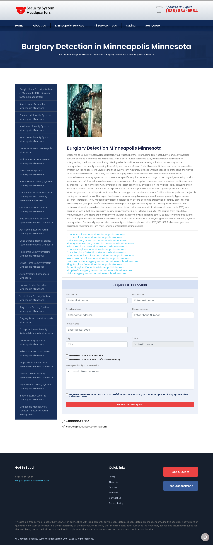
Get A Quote (180, 472)
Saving (131, 25)
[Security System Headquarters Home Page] (34, 9)
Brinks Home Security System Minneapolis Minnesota (35, 264)
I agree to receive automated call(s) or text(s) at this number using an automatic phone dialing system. (128, 395)
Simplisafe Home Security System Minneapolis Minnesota (36, 364)
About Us (39, 25)
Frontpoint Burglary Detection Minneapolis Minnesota (99, 258)
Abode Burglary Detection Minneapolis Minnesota (97, 234)
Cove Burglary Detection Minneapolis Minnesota (96, 252)
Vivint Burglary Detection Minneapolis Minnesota (96, 273)
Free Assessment (181, 486)
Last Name (138, 294)
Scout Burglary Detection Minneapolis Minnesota (96, 267)
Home (19, 25)
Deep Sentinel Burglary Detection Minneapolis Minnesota (101, 255)
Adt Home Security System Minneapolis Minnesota (33, 231)
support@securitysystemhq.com (86, 426)
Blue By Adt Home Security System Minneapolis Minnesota (36, 220)
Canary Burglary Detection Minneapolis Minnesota (97, 249)
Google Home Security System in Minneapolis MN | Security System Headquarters (36, 92)
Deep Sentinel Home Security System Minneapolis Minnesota (36, 242)
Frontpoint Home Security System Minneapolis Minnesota (36, 331)
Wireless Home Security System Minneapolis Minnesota (36, 375)
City (68, 338)
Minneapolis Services (69, 25)
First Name (71, 294)
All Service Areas (105, 25)
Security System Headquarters (45, 538)
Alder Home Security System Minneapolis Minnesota (34, 353)
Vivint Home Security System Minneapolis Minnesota (35, 297)
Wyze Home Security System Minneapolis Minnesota (35, 386)
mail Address (73, 309)
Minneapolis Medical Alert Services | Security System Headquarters (33, 410)
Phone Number (140, 309)
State (135, 338)
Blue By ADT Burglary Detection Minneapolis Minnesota (100, 243)
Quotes (113, 487)
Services (113, 492)
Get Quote (152, 25)
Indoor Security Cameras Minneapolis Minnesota (32, 397)
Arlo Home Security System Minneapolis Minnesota (34, 128)
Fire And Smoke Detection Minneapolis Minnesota (33, 286)
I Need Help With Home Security (86, 355)
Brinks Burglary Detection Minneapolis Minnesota (96, 246)
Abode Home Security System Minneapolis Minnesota (35, 183)
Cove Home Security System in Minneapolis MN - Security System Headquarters (36, 196)
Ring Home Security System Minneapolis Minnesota (34, 308)
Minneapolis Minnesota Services (85, 54)
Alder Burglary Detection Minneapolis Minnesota (96, 240)
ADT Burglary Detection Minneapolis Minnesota (95, 237)
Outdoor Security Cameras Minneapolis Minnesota (33, 209)
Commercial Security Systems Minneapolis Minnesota (35, 116)
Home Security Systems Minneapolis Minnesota (32, 342)
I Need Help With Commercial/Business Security (94, 359)
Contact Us (115, 497)
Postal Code (72, 323)
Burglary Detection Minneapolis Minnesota (36, 320)
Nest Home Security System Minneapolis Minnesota (34, 139)
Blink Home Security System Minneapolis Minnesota (34, 161)
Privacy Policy (116, 503)
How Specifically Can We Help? (82, 365)
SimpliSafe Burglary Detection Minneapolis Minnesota (99, 270)
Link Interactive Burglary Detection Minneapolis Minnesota (102, 261)
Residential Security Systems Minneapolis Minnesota (35, 253)
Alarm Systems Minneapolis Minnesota (34, 275)
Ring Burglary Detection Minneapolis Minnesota (95, 264)
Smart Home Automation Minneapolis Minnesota (32, 105)
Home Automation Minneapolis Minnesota (35, 150)
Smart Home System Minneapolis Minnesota (31, 172)
